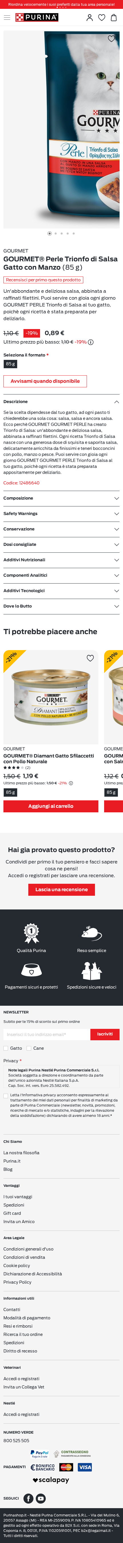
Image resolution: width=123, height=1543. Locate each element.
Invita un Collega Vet (23, 1387)
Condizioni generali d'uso (28, 1249)
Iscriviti (105, 1034)
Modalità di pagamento (26, 1318)
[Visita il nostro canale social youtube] (41, 1498)
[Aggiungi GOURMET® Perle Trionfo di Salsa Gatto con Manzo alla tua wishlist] (111, 38)
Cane (38, 1048)
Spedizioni (13, 1205)
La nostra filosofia (21, 1153)
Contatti (11, 1309)
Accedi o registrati (21, 1378)
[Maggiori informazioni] (91, 342)
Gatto (16, 1048)
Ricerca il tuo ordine (23, 1334)
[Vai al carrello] (114, 17)
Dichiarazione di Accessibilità (32, 1274)
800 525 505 (16, 1440)
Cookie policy (16, 1265)
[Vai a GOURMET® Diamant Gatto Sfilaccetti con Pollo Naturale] (50, 697)
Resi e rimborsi (18, 1326)
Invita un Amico (19, 1221)
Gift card (12, 1213)
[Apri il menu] (9, 17)
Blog (8, 1169)
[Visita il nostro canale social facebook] (28, 1498)
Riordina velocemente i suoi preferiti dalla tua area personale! (61, 4)
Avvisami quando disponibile (45, 381)
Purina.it (12, 1161)
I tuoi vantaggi (17, 1197)
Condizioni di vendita (24, 1257)
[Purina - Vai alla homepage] (36, 17)
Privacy (10, 1061)
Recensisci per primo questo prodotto (43, 280)
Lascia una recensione (61, 889)
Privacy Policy (17, 1282)
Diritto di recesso (20, 1351)
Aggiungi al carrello (51, 806)
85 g (10, 364)
